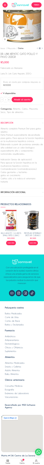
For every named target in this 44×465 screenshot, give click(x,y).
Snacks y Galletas (13, 366)
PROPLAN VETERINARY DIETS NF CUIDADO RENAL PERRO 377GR (33, 235)
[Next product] (42, 48)
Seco (3, 112)
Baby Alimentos (12, 374)
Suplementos (10, 351)
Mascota (12, 48)
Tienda (36, 5)
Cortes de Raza (12, 321)
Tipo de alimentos (15, 112)
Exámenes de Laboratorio (17, 393)
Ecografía (9, 389)
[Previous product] (37, 48)
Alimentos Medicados (15, 363)
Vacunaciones (11, 397)
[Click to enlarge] (4, 39)
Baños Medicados (13, 313)
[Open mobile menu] (5, 4)
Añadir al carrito (22, 99)
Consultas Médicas (14, 386)
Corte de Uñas (12, 317)
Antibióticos (10, 336)
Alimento (16, 109)
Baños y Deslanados (14, 324)
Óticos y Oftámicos (14, 347)
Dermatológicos (12, 344)
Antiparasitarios (12, 340)
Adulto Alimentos (12, 370)
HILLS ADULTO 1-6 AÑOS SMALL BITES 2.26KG (11, 234)
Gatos (20, 48)
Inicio (3, 48)
